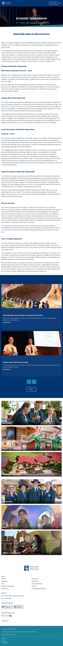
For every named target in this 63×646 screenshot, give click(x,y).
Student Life (24, 22)
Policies (2, 639)
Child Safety (3, 641)
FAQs (2, 583)
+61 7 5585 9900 (7, 598)
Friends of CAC (35, 581)
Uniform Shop (4, 588)
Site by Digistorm (4, 642)
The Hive (3, 578)
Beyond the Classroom (37, 583)
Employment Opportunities (7, 586)
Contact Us (34, 586)
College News (35, 578)
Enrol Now (53, 3)
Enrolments (4, 581)
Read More (6, 322)
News (31, 389)
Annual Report (4, 638)
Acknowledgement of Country (39, 588)
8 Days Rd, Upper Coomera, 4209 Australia (14, 595)
